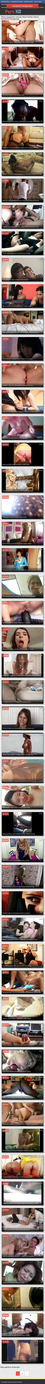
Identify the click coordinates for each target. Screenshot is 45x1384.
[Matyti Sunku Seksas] (13, 11)
